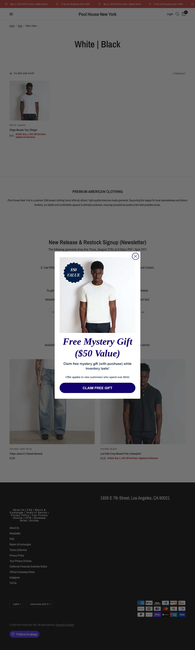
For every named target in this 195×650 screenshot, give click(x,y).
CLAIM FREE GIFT (97, 387)
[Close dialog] (135, 256)
